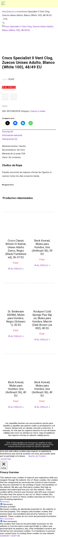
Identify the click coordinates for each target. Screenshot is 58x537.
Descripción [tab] (7, 131)
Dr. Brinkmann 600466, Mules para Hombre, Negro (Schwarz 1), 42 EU (15, 318)
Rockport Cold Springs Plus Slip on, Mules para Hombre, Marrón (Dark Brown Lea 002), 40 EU (42, 320)
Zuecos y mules (14, 11)
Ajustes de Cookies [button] (37, 456)
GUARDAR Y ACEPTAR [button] (10, 536)
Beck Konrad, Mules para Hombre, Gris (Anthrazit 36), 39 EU (42, 247)
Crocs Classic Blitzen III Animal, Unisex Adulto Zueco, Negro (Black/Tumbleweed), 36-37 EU (15, 249)
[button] (3, 22)
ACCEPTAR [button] (6, 459)
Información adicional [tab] (12, 135)
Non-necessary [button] (7, 519)
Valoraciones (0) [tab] (9, 139)
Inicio (4, 11)
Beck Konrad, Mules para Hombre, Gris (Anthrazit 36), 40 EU (16, 389)
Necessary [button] (4, 501)
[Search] (54, 3)
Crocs (4, 106)
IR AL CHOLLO (9, 87)
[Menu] (3, 3)
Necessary (8, 504)
